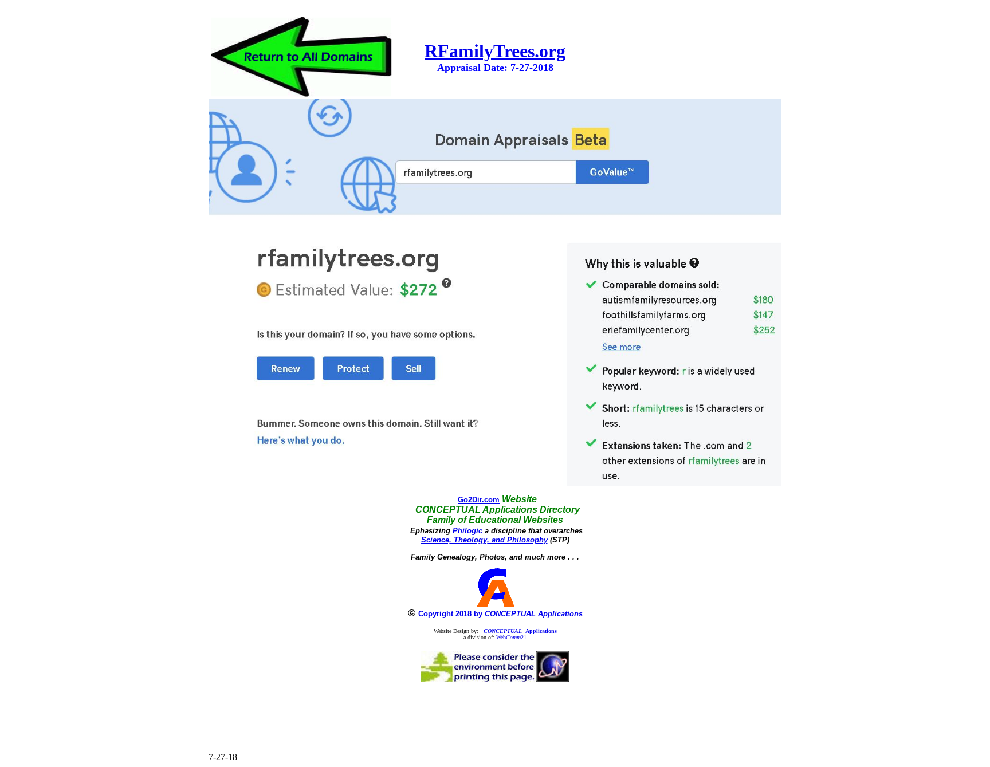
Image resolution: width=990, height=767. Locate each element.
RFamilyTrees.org (495, 51)
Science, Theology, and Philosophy (484, 540)
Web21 (511, 637)
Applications (520, 631)
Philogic (467, 530)
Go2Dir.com (479, 499)
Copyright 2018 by (500, 613)
